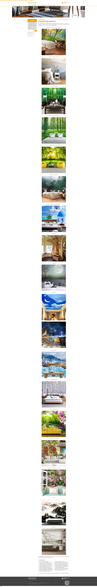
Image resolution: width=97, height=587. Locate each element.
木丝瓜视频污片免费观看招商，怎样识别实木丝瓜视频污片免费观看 (62, 566)
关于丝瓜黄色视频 (34, 5)
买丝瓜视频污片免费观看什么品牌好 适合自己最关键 (45, 565)
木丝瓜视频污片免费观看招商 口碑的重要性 (59, 567)
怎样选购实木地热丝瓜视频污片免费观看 (43, 561)
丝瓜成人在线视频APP (48, 5)
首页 (29, 5)
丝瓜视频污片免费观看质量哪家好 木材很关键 (60, 561)
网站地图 (1, 586)
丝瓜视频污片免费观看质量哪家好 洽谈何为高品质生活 (45, 567)
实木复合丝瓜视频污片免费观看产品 (32, 24)
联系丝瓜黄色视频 (53, 5)
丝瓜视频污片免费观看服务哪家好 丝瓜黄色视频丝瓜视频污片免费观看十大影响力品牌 (46, 568)
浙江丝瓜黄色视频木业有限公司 (43, 22)
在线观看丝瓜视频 (43, 5)
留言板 (57, 5)
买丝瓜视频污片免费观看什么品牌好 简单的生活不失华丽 (45, 566)
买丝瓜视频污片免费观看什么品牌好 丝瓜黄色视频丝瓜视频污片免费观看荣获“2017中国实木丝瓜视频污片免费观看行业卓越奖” (62, 565)
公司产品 (38, 5)
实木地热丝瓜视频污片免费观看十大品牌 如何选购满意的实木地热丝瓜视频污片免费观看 (62, 568)
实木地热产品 (29, 27)
